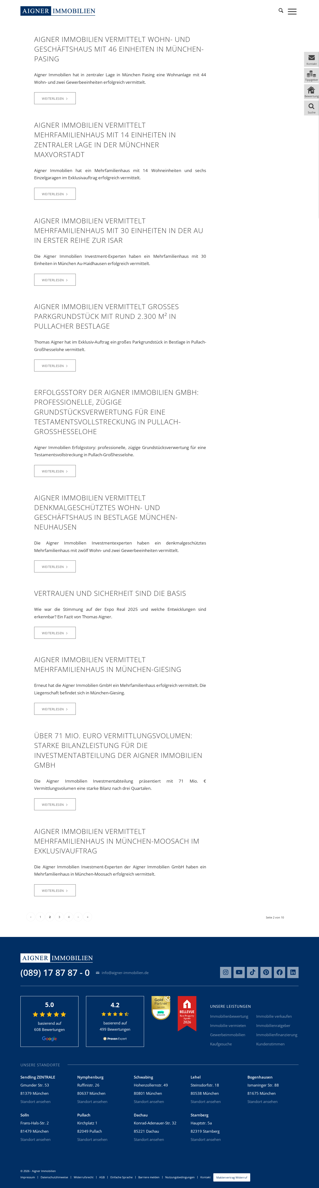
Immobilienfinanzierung (276, 1034)
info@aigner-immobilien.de (125, 972)
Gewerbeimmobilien (227, 1034)
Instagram (225, 972)
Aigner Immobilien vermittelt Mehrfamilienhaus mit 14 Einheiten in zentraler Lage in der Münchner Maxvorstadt (105, 139)
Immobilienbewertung (229, 1016)
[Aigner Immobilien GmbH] (57, 11)
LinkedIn (293, 972)
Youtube (239, 972)
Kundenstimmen (270, 1043)
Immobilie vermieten (228, 1025)
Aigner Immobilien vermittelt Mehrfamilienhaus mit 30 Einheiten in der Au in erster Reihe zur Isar (118, 230)
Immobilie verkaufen (274, 1016)
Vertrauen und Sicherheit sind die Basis (110, 593)
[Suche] (281, 11)
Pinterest (266, 972)
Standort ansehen (35, 1101)
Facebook (279, 972)
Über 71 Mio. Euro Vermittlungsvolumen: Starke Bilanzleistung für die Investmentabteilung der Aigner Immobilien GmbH (118, 750)
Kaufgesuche (221, 1043)
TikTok (252, 972)
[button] (311, 59)
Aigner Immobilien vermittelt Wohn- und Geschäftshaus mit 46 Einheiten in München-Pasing (119, 48)
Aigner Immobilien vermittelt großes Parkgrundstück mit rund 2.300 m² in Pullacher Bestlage (106, 316)
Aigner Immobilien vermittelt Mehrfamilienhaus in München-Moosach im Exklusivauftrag (116, 840)
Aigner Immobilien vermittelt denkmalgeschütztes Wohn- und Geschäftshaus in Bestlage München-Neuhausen (106, 512)
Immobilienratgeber (273, 1025)
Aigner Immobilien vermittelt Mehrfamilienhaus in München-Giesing (107, 664)
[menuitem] (281, 11)
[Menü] (292, 11)
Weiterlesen (53, 98)
